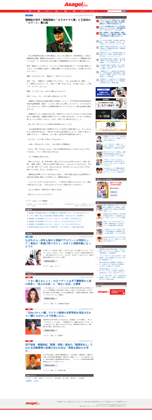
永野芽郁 (60, 335)
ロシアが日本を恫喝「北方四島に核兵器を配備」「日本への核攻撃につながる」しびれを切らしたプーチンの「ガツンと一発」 (112, 42)
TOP (29, 11)
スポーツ (47, 11)
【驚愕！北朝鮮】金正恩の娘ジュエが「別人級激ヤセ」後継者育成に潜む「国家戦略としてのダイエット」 (112, 48)
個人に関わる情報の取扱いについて (95, 401)
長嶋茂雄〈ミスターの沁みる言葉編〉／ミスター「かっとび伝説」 (39, 204)
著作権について (110, 401)
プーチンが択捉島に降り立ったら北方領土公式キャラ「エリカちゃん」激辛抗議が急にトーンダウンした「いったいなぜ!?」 (112, 28)
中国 (35, 378)
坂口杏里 (67, 303)
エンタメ (92, 11)
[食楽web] (111, 130)
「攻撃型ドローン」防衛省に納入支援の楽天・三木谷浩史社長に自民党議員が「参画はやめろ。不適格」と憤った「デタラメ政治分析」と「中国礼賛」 (112, 73)
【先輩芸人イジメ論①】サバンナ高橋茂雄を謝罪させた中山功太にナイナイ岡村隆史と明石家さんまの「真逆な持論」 (112, 80)
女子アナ (83, 11)
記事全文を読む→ (50, 261)
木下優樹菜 (61, 303)
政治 (65, 11)
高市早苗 (58, 378)
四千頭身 (60, 370)
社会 (56, 11)
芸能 (38, 11)
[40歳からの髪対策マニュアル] (111, 96)
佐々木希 (66, 378)
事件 (74, 11)
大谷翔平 (81, 378)
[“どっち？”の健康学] (111, 107)
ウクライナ (49, 378)
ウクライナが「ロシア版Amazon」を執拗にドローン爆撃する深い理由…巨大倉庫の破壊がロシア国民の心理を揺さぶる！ (112, 21)
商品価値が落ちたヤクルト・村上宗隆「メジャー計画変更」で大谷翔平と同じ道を (79, 204)
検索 (124, 11)
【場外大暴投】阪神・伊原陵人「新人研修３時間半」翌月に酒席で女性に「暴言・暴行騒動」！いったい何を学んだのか (112, 60)
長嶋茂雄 (44, 201)
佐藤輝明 (29, 381)
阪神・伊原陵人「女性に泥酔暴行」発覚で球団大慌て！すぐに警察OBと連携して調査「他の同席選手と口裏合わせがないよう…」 (113, 35)
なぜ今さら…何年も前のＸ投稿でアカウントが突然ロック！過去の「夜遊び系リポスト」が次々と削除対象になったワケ (58, 243)
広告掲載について (121, 401)
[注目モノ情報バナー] (111, 119)
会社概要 (59, 401)
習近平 (41, 378)
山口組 (36, 381)
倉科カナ (74, 378)
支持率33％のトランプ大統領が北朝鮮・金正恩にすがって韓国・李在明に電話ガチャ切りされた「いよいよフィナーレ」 (112, 54)
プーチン (29, 378)
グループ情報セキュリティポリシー (73, 401)
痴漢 (64, 370)
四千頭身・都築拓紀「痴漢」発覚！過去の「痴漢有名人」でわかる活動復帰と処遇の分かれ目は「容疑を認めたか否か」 (59, 347)
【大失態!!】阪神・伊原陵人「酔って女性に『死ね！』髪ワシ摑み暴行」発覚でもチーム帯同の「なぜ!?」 (112, 66)
